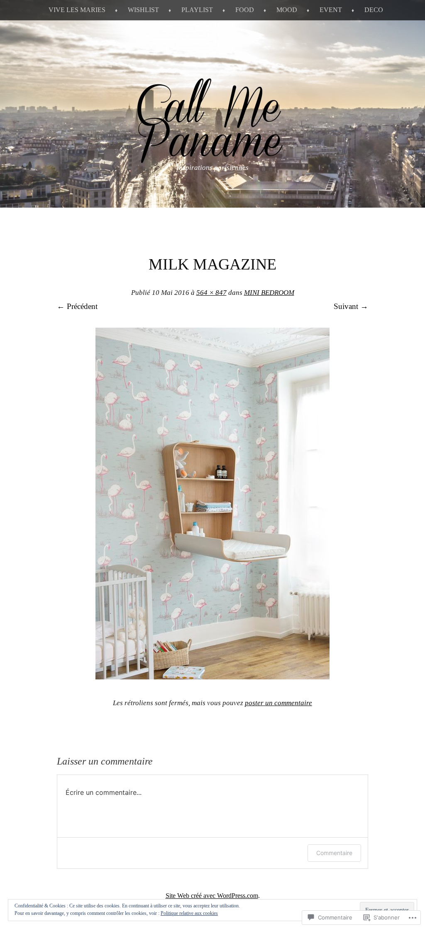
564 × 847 (211, 293)
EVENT (331, 9)
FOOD (244, 9)
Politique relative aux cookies (189, 913)
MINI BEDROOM (269, 293)
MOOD (286, 9)
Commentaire (334, 852)
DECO (373, 9)
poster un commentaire (278, 703)
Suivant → (351, 306)
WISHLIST (143, 9)
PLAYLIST (197, 9)
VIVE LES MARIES (77, 9)
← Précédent (77, 306)
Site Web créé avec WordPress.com (212, 895)
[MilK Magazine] (212, 676)
